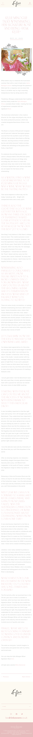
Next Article (26, 677)
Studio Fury (18, 734)
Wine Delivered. (20, 665)
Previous (6, 677)
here (12, 659)
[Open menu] (3, 3)
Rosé (9, 109)
